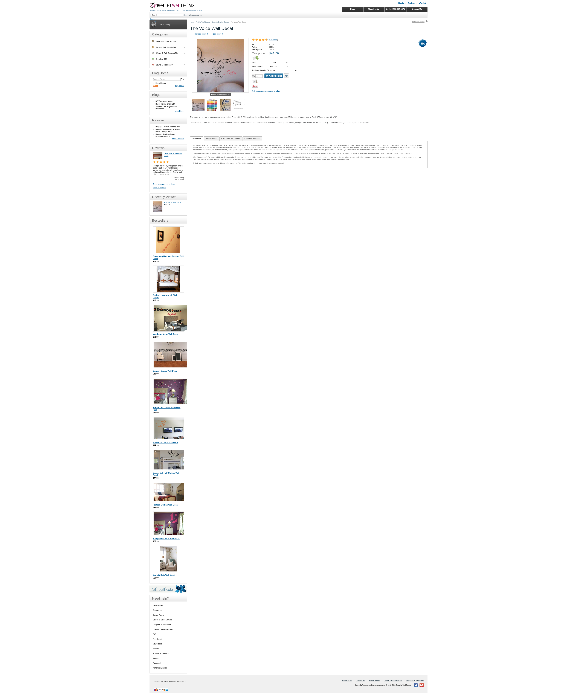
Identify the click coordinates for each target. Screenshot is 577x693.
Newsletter (157, 644)
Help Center (158, 605)
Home (192, 22)
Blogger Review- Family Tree (168, 127)
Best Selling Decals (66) (166, 41)
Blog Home (179, 86)
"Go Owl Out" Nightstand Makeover (166, 108)
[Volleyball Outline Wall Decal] (169, 534)
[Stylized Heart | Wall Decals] (168, 291)
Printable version (418, 22)
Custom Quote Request (163, 629)
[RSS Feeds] (155, 86)
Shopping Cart (374, 9)
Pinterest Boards (160, 668)
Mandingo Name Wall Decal (165, 334)
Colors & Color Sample (162, 620)
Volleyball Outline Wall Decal (166, 538)
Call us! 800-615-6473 (395, 9)
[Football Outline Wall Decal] (169, 501)
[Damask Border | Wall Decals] (171, 367)
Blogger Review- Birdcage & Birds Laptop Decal (168, 130)
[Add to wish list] (286, 75)
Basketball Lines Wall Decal (165, 442)
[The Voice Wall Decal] (157, 212)
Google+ (153, 19)
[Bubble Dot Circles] (171, 403)
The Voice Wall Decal (172, 202)
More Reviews (178, 139)
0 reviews (273, 40)
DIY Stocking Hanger (164, 101)
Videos (156, 658)
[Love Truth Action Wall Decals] (157, 158)
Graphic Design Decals (220, 22)
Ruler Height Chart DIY (165, 104)
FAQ (154, 634)
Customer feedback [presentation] (252, 138)
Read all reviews (159, 188)
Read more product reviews (164, 184)
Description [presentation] (196, 138)
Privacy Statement (161, 653)
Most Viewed (161, 83)
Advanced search (195, 15)
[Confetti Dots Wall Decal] (168, 571)
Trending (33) (161, 59)
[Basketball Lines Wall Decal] (169, 438)
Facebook (157, 663)
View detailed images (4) (221, 94)
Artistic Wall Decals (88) (166, 47)
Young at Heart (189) (164, 65)
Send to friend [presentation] (211, 138)
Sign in (401, 3)
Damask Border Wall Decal (165, 371)
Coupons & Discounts (162, 625)
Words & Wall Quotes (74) (167, 53)
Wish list (422, 3)
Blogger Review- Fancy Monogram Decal (165, 135)
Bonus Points (158, 615)
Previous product (199, 34)
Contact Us (157, 610)
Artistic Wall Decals (203, 22)
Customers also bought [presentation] (230, 138)
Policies (156, 649)
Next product (219, 34)
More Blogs (179, 111)
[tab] (196, 138)
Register (411, 3)
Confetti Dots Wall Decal (164, 575)
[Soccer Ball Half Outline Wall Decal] (169, 469)
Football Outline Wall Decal (165, 505)
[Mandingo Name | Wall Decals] (171, 330)
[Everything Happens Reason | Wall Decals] (168, 252)
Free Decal (157, 639)
